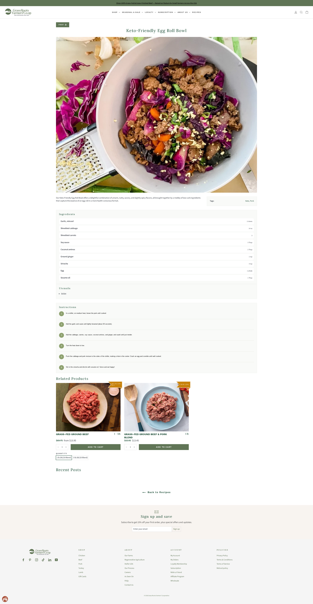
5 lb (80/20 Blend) (80, 457)
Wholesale (175, 580)
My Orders (175, 559)
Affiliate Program (177, 576)
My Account (175, 555)
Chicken (81, 555)
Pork (80, 564)
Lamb (80, 572)
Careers (128, 572)
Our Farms (129, 555)
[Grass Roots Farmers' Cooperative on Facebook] (23, 559)
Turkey (81, 568)
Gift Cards (82, 576)
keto (247, 201)
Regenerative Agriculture (135, 559)
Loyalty (149, 12)
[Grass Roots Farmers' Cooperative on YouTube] (56, 559)
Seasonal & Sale (131, 12)
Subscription (166, 12)
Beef (80, 559)
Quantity (61, 453)
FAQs (127, 580)
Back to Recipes (159, 492)
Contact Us (129, 585)
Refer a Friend (176, 572)
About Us (183, 12)
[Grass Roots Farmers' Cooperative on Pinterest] (29, 559)
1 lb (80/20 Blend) (64, 457)
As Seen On (129, 576)
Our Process (129, 568)
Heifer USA (129, 564)
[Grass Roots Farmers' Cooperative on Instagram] (36, 559)
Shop (115, 12)
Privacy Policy (222, 555)
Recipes (196, 12)
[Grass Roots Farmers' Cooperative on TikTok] (43, 559)
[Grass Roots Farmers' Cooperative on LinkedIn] (49, 559)
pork (252, 201)
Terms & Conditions (225, 559)
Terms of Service (223, 564)
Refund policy (222, 568)
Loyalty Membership (179, 564)
